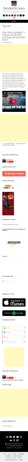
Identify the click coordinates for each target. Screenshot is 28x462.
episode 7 (21, 143)
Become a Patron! (7, 426)
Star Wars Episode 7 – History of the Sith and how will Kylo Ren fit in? (14, 36)
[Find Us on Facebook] (7, 15)
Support (8, 457)
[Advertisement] (14, 58)
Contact (21, 459)
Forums (19, 457)
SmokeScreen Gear (17, 456)
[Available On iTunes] (14, 306)
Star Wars (8, 143)
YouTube (13, 143)
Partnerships (9, 456)
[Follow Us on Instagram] (15, 15)
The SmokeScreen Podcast (11, 459)
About (4, 454)
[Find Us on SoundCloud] (18, 15)
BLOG (9, 454)
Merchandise (21, 454)
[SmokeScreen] (14, 3)
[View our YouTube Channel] (12, 15)
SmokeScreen (14, 8)
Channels (14, 454)
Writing (14, 457)
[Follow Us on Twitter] (9, 15)
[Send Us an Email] (4, 15)
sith (24, 143)
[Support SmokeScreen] (14, 176)
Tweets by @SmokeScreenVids (10, 224)
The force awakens (11, 145)
